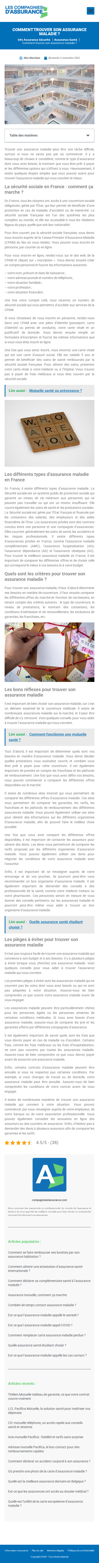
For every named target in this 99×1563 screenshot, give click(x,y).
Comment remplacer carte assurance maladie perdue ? (47, 1335)
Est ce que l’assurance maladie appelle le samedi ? (43, 1315)
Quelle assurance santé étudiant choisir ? (37, 1345)
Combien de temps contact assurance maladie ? (42, 1305)
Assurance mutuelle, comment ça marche (37, 1295)
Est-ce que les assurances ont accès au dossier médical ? (48, 1491)
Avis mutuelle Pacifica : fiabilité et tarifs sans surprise (45, 1437)
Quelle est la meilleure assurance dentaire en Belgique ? (47, 1481)
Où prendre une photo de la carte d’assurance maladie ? (47, 1471)
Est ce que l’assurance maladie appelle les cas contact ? (47, 1355)
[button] (90, 11)
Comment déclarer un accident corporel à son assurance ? (49, 1461)
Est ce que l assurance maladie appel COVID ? (40, 1325)
